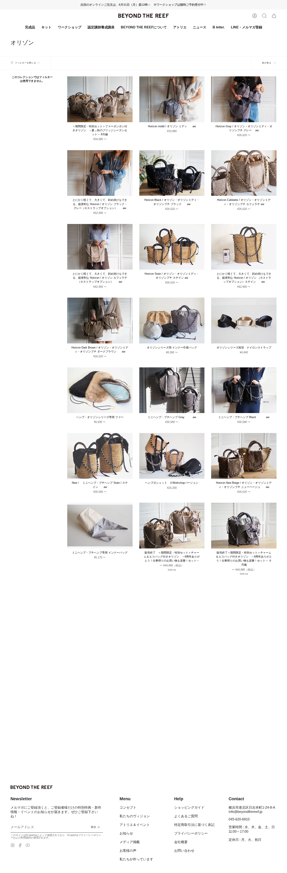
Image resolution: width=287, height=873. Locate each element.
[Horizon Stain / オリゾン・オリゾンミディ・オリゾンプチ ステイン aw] (172, 247)
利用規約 (26, 837)
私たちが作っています (136, 859)
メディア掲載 (130, 842)
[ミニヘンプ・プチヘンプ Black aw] (243, 390)
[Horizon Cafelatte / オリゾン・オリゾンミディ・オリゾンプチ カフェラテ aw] (243, 173)
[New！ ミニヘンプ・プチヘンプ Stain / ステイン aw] (100, 456)
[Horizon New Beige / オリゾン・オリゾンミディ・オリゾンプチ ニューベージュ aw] (243, 456)
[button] (264, 15)
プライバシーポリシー (191, 833)
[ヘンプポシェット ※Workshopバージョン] (172, 456)
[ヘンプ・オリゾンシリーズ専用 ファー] (100, 390)
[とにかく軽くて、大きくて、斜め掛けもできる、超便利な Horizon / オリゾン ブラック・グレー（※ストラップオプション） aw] (100, 173)
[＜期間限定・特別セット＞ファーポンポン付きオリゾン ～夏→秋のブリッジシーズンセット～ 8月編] (100, 99)
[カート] (274, 15)
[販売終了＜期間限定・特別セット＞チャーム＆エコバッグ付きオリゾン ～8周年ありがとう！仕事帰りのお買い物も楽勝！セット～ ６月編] (243, 525)
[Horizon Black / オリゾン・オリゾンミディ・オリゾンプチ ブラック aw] (172, 173)
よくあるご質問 (186, 816)
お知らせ (126, 833)
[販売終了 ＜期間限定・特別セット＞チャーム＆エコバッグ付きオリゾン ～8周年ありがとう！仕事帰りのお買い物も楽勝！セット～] (172, 525)
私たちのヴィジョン (135, 816)
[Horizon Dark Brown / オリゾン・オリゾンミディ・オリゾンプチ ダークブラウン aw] (100, 320)
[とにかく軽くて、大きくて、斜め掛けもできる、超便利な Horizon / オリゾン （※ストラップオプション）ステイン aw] (243, 247)
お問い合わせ (184, 850)
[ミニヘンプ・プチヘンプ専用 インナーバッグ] (100, 525)
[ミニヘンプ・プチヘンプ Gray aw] (172, 390)
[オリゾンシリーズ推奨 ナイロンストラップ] (243, 320)
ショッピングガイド (189, 807)
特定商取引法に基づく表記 (194, 825)
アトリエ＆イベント (135, 825)
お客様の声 (128, 850)
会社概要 (181, 842)
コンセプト (128, 807)
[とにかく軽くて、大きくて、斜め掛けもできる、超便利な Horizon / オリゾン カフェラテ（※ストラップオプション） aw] (100, 247)
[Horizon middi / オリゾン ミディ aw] (172, 99)
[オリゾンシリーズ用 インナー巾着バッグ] (172, 320)
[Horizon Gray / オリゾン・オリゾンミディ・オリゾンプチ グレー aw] (243, 99)
